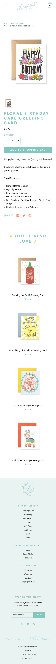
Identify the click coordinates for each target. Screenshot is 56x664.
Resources (28, 558)
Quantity (9, 135)
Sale (28, 538)
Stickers (28, 522)
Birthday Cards (17, 23)
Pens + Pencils (28, 519)
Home (6, 23)
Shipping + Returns (28, 582)
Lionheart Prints (31, 647)
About (28, 550)
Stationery (28, 515)
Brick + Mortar (28, 554)
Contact (28, 578)
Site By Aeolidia (28, 658)
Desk (28, 534)
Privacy (28, 651)
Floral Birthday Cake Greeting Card (19, 26)
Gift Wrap (28, 526)
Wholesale (28, 574)
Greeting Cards (28, 511)
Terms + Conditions (28, 654)
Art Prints (28, 530)
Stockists (28, 570)
